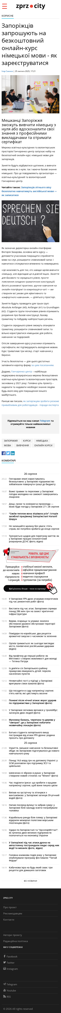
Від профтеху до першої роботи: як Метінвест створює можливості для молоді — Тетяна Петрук (33, 658)
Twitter (10, 962)
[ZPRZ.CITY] (31, 6)
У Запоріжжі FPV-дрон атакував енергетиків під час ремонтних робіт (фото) (33, 600)
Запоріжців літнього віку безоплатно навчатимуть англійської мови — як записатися (29, 191)
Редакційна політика (15, 941)
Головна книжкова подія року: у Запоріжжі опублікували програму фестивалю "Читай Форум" (33, 858)
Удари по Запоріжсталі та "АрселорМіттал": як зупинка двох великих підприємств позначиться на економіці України (33, 833)
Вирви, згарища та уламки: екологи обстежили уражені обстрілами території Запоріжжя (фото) (32, 624)
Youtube (11, 990)
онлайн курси (43, 445)
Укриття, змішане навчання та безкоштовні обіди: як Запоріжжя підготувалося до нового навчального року (34, 751)
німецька (42, 440)
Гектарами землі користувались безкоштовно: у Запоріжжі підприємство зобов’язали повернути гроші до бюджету (32, 481)
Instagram (12, 968)
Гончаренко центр (21, 371)
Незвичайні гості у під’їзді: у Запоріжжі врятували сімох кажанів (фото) (30, 682)
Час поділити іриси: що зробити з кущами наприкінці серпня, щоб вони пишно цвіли (33, 784)
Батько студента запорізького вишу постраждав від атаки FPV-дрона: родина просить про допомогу (32, 735)
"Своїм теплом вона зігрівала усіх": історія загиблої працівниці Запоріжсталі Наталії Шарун (33, 516)
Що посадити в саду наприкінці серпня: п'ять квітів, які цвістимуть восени (31, 692)
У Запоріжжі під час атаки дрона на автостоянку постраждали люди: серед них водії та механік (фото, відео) (34, 845)
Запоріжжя (11, 440)
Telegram (45, 420)
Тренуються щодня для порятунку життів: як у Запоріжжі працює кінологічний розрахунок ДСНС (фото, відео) (34, 539)
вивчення (22, 445)
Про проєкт (10, 907)
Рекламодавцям (12, 913)
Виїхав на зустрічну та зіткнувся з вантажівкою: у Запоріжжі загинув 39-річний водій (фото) (34, 795)
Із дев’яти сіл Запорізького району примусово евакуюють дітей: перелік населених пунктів (30, 671)
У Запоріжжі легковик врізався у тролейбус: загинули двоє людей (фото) (33, 711)
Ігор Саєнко (7, 71)
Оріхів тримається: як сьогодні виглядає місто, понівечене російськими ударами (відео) (31, 646)
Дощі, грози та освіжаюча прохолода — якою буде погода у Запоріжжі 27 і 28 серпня (34, 505)
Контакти (8, 919)
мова (7, 445)
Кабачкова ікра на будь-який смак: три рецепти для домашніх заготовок (31, 869)
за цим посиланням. (42, 365)
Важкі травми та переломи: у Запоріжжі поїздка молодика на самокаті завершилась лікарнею (33, 494)
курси (27, 440)
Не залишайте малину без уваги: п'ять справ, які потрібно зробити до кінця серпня (34, 527)
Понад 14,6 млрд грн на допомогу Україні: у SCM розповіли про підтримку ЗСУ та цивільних (33, 763)
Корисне (7, 15)
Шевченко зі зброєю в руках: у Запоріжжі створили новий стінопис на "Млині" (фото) (33, 774)
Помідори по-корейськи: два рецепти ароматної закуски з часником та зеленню (33, 635)
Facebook (12, 956)
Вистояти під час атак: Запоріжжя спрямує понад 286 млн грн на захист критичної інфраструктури (33, 611)
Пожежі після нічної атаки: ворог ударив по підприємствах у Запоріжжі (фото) (32, 701)
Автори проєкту (12, 935)
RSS (9, 996)
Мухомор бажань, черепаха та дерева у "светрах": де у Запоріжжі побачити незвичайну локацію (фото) (32, 722)
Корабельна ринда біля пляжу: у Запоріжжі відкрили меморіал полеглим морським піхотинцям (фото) (33, 820)
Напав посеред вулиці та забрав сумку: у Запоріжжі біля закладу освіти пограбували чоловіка (33, 808)
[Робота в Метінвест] (30, 570)
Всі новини (30, 880)
